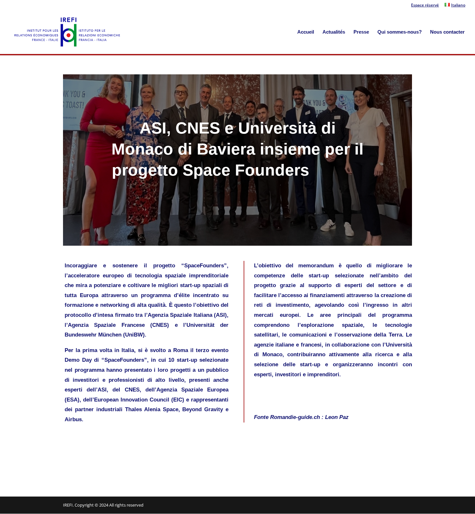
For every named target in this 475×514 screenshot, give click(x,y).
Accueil (305, 32)
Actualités (333, 32)
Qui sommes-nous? (399, 32)
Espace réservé (425, 5)
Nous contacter (447, 32)
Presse (361, 32)
